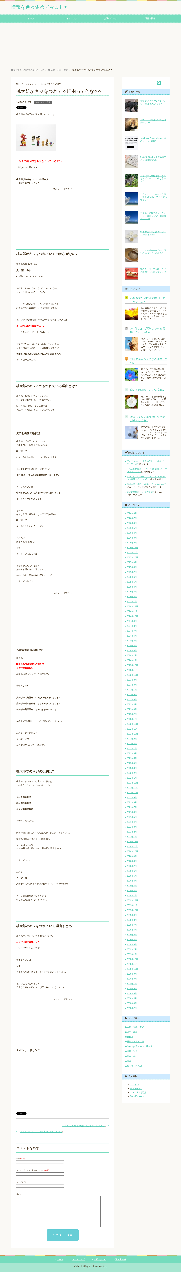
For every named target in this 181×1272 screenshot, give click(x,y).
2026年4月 (132, 533)
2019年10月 (132, 910)
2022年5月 (132, 758)
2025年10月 (132, 557)
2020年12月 (132, 841)
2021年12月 (132, 783)
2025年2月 (132, 596)
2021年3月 (132, 827)
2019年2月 (132, 949)
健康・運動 (132, 1032)
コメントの (138, 1092)
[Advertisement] (90, 45)
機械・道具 (132, 1051)
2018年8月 (132, 979)
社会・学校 (132, 1056)
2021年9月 (132, 797)
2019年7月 (132, 925)
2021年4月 (132, 822)
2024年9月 (132, 621)
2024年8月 (132, 626)
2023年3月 (132, 709)
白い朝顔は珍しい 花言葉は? (147, 389)
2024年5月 (132, 641)
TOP (29, 70)
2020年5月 (132, 876)
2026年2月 (132, 543)
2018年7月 (132, 984)
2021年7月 (132, 807)
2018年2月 (132, 1008)
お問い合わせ (110, 18)
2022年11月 (132, 729)
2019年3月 (132, 944)
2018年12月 (132, 959)
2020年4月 (132, 881)
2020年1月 (132, 895)
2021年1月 (132, 837)
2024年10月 (132, 616)
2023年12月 (132, 665)
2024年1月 (132, 660)
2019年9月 (132, 915)
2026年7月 (132, 518)
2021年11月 (132, 788)
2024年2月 (132, 655)
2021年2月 (132, 832)
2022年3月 (132, 768)
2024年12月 (132, 606)
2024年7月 (132, 631)
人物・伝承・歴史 (43, 102)
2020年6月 (132, 871)
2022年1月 (132, 778)
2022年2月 (132, 773)
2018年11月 (132, 964)
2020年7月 (132, 866)
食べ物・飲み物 (134, 1066)
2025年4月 (132, 587)
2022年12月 (132, 724)
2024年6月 (132, 636)
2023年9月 (132, 680)
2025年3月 (132, 592)
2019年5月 (132, 935)
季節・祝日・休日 (135, 1041)
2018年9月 (132, 974)
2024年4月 (132, 645)
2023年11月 (132, 670)
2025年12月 (132, 547)
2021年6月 (132, 812)
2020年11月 (132, 846)
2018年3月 (132, 1003)
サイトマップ (70, 18)
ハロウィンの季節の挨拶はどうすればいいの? (83, 1125)
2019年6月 (132, 930)
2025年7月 (132, 572)
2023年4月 (132, 704)
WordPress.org (137, 1096)
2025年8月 (132, 567)
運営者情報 (150, 18)
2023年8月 (132, 685)
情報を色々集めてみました (40, 7)
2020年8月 (132, 861)
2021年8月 (132, 802)
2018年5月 (132, 993)
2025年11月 (132, 552)
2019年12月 (132, 900)
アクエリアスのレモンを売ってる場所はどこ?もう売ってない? (153, 197)
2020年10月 (132, 851)
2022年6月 (132, 753)
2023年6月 (132, 694)
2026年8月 (132, 513)
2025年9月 (132, 562)
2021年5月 (132, 817)
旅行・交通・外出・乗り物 (139, 1046)
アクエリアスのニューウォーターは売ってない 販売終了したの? (153, 216)
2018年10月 (132, 969)
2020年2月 (132, 890)
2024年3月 (132, 650)
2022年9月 (132, 739)
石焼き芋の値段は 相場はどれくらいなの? (147, 484)
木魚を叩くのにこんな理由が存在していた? (41, 1131)
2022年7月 (132, 748)
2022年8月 (132, 743)
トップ (31, 18)
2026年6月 (132, 523)
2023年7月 (132, 690)
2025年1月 (132, 601)
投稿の (136, 1088)
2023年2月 (132, 714)
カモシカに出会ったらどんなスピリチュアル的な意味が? (153, 178)
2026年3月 (132, 538)
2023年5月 (132, 699)
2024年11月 (132, 611)
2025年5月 (132, 582)
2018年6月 (132, 988)
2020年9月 (132, 856)
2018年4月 (132, 998)
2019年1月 (132, 954)
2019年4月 (132, 939)
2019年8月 (132, 920)
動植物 (130, 1037)
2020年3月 (132, 886)
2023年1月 (132, 719)
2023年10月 (132, 675)
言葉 (129, 1061)
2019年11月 (132, 905)
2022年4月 (132, 763)
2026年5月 (132, 528)
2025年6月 (132, 577)
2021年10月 (132, 792)
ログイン (134, 1085)
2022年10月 (132, 734)
